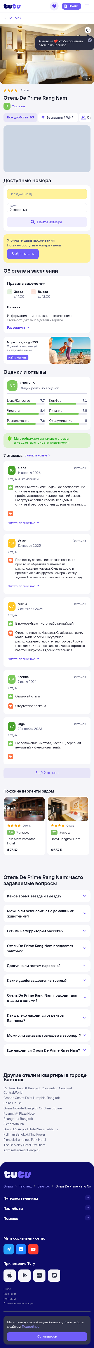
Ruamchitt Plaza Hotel (19, 1113)
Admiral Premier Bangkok (21, 1150)
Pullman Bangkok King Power (24, 1134)
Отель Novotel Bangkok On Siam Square (32, 1108)
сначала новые (36, 455)
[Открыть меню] (87, 6)
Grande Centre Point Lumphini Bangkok (31, 1098)
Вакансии (9, 1293)
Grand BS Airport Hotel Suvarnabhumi (30, 1129)
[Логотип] (12, 6)
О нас (7, 1289)
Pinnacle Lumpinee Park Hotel (24, 1140)
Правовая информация (18, 1303)
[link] (17, 357)
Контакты (9, 1298)
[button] (54, 6)
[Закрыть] (89, 40)
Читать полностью (21, 523)
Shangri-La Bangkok (18, 1119)
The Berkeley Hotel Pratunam (24, 1145)
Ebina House (12, 1103)
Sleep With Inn (13, 1124)
